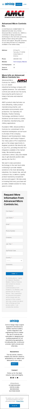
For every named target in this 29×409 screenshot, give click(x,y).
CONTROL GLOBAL (14, 387)
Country (9, 257)
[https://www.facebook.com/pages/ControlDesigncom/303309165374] (11, 378)
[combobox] (14, 260)
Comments (9, 264)
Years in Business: (5, 68)
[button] (3, 4)
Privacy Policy (20, 401)
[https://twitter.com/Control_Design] (15, 378)
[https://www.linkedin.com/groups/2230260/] (13, 378)
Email (8, 224)
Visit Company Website (20, 61)
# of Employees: (7, 64)
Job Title (9, 244)
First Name (10, 211)
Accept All (14, 405)
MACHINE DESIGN (14, 389)
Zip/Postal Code (11, 250)
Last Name (10, 217)
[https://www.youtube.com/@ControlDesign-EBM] (17, 378)
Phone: (4, 59)
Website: (4, 61)
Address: (4, 50)
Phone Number (10, 231)
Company (9, 237)
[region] (14, 402)
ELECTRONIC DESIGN (14, 391)
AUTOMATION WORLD (14, 385)
